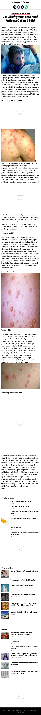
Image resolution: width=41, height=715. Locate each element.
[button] (2, 2)
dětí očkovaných (7, 215)
